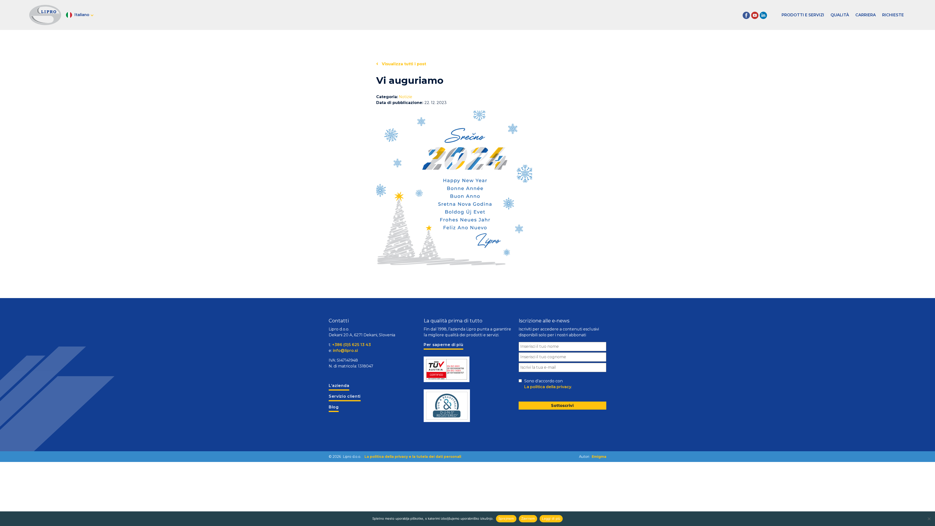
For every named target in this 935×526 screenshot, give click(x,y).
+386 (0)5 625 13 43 (351, 344)
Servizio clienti (345, 396)
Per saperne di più (443, 344)
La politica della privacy (547, 387)
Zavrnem (528, 518)
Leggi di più (551, 518)
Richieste (893, 15)
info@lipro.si (345, 350)
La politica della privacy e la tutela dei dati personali (413, 456)
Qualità (840, 15)
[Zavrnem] (928, 518)
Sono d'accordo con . (548, 384)
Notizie (405, 96)
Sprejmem (506, 518)
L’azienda (339, 385)
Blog (334, 407)
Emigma (599, 456)
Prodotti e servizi (803, 15)
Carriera (865, 15)
